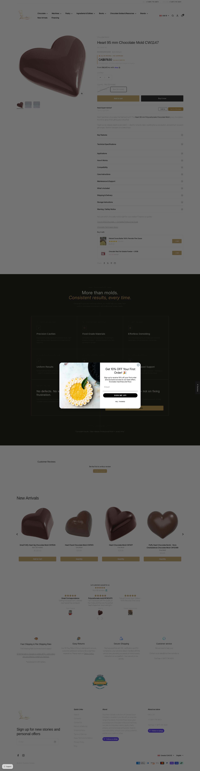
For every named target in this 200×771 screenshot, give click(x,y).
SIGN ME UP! (120, 395)
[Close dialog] (138, 365)
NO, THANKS (120, 401)
